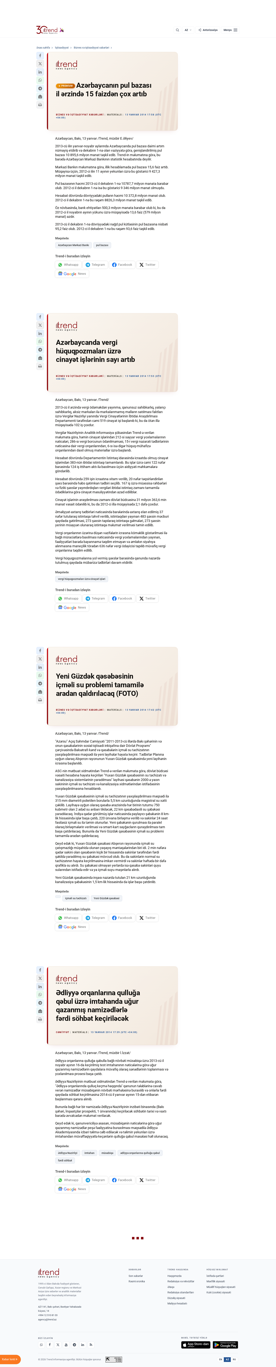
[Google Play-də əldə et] (225, 1345)
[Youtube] (66, 1345)
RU (234, 1359)
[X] (58, 1345)
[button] (40, 55)
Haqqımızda (174, 1275)
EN (220, 1359)
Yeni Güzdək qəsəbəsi (106, 898)
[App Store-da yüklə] (195, 1345)
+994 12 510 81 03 (47, 1315)
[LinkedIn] (82, 1345)
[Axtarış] (177, 30)
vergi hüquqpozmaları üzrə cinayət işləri (81, 578)
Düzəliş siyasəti (176, 1298)
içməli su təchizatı (76, 898)
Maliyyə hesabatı (177, 1303)
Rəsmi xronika (137, 1281)
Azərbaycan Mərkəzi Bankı (73, 245)
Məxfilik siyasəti (216, 1281)
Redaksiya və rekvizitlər (180, 1281)
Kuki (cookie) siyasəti (219, 1292)
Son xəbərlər (136, 1275)
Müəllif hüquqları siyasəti (221, 1286)
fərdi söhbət (65, 1160)
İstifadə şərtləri (215, 1275)
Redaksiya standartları (180, 1292)
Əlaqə (170, 1286)
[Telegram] (74, 1345)
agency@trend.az (47, 1319)
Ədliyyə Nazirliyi (67, 1152)
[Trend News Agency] (48, 1273)
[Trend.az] (50, 30)
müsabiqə (107, 1152)
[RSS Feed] (91, 1345)
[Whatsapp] (41, 1345)
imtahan (89, 1152)
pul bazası (102, 245)
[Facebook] (49, 1345)
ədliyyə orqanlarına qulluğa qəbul (140, 1152)
